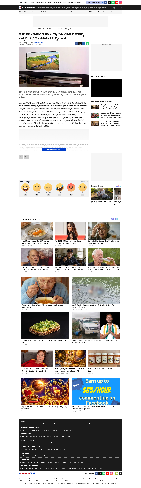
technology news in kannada (28, 449)
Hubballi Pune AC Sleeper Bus (69, 12)
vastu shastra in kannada (65, 455)
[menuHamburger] (118, 8)
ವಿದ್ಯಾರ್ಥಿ (26, 156)
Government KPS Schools (88, 12)
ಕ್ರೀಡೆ (91, 8)
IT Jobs (99, 468)
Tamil (59, 2)
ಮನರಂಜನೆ (59, 8)
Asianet (27, 473)
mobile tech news (44, 449)
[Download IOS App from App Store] (120, 473)
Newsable (31, 2)
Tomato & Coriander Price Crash (108, 12)
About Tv (31, 479)
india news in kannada (82, 423)
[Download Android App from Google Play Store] (116, 473)
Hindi (68, 2)
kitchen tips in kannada (75, 462)
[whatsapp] (113, 2)
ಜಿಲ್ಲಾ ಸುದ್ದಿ (85, 8)
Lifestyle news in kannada (28, 462)
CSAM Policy (55, 479)
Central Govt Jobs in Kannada (87, 468)
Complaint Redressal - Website (69, 479)
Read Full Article (54, 149)
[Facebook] (105, 2)
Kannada (37, 2)
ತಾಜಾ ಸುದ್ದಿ (41, 8)
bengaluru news (60, 423)
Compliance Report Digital (105, 479)
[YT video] (116, 2)
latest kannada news (36, 423)
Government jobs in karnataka (67, 468)
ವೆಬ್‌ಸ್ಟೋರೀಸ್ (76, 8)
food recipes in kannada (44, 462)
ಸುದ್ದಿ (47, 8)
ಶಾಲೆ (21, 156)
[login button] (114, 7)
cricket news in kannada (43, 436)
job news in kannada (26, 468)
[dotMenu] (110, 7)
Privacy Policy (47, 479)
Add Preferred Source (93, 2)
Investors (119, 478)
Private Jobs (37, 468)
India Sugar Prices (33, 12)
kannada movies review (42, 430)
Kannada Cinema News (27, 430)
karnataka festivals (80, 455)
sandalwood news (56, 430)
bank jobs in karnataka (50, 468)
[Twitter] (109, 2)
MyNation (80, 2)
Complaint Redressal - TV (90, 479)
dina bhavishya (41, 455)
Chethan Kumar (38, 42)
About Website (21, 479)
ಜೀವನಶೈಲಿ (97, 8)
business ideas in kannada (66, 443)
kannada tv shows (68, 430)
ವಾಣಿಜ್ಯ (104, 8)
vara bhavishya (52, 455)
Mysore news (70, 423)
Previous (117, 12)
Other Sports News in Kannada (61, 436)
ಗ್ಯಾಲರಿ (52, 8)
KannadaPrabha (46, 2)
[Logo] (27, 7)
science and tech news (58, 449)
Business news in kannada (28, 443)
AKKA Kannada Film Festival (49, 12)
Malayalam (23, 2)
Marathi (73, 2)
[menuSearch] (121, 8)
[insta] (120, 2)
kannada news (24, 423)
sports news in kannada (27, 436)
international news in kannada (99, 423)
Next (120, 12)
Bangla (64, 2)
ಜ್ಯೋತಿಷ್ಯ (67, 8)
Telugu (54, 2)
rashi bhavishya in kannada (28, 455)
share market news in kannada (46, 443)
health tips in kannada (60, 462)
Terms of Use (38, 479)
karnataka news (49, 423)
